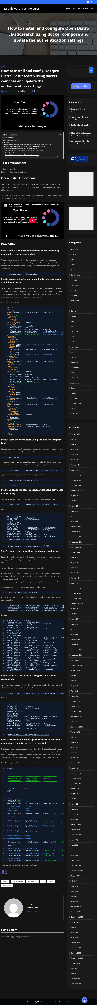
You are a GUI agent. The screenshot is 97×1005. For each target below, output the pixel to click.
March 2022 (75, 696)
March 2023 (75, 634)
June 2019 (74, 840)
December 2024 (76, 537)
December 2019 (76, 835)
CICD (72, 265)
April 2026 (74, 455)
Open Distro (7, 886)
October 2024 (76, 547)
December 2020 (76, 773)
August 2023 (75, 609)
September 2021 (77, 727)
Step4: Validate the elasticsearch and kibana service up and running (24, 151)
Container (74, 280)
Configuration (76, 275)
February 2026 (76, 465)
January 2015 (75, 943)
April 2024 (74, 568)
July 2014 (74, 968)
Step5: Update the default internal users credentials (19, 153)
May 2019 (74, 845)
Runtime (74, 398)
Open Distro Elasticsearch (11, 140)
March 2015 (75, 938)
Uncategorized (76, 403)
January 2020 (75, 830)
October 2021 (76, 722)
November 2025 (76, 480)
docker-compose (18, 881)
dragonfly (74, 296)
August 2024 (75, 552)
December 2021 (76, 711)
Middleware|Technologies (22, 8)
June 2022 (74, 681)
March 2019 (75, 855)
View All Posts (32, 911)
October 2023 (76, 598)
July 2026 (74, 439)
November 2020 (76, 778)
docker (5, 881)
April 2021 (74, 753)
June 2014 (74, 973)
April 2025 (74, 516)
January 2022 (75, 706)
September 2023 (77, 604)
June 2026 (74, 444)
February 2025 (76, 527)
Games (73, 311)
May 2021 (74, 747)
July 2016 (74, 896)
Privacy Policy (88, 8)
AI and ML (74, 249)
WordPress (41, 1002)
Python (73, 393)
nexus (73, 373)
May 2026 (74, 449)
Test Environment (8, 138)
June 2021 (74, 742)
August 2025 (75, 496)
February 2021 (76, 763)
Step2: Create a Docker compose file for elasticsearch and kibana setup (25, 146)
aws (72, 260)
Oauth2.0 (74, 378)
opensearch (75, 383)
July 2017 (74, 881)
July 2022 (74, 676)
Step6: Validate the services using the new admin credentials (22, 155)
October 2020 (76, 783)
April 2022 (74, 691)
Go (91, 70)
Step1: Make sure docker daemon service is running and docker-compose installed (28, 144)
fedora (73, 306)
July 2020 (74, 799)
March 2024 (75, 573)
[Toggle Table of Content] (59, 134)
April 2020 (74, 814)
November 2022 (76, 655)
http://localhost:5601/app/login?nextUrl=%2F (28, 546)
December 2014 (76, 948)
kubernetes (75, 347)
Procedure (6, 142)
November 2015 (76, 907)
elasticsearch (75, 301)
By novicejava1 (6, 91)
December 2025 (76, 475)
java (72, 337)
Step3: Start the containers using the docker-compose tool (21, 148)
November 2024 (76, 542)
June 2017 (74, 886)
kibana (51, 881)
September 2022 (77, 665)
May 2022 (74, 686)
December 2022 (76, 650)
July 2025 (74, 501)
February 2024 (76, 578)
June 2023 (74, 619)
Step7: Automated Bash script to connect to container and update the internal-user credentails (31, 157)
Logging (3, 66)
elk (43, 881)
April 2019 (74, 850)
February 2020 (76, 824)
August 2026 (75, 434)
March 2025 (75, 521)
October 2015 (76, 912)
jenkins (73, 342)
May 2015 (74, 932)
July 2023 (74, 614)
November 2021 (76, 717)
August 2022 (75, 670)
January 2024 (75, 583)
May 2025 (74, 511)
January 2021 (75, 768)
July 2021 (74, 737)
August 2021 (75, 732)
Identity (73, 321)
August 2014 (75, 963)
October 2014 (76, 953)
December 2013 (76, 984)
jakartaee (74, 331)
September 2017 (77, 871)
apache (73, 254)
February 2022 (76, 701)
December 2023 (76, 588)
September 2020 (77, 789)
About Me (76, 8)
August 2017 (75, 876)
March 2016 (75, 902)
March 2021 (75, 758)
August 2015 (75, 922)
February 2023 (76, 640)
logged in (14, 937)
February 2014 (76, 979)
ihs (72, 326)
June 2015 (74, 927)
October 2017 (76, 866)
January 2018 (75, 860)
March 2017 (75, 891)
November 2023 (76, 593)
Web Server (75, 414)
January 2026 (75, 470)
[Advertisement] (81, 184)
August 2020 (75, 794)
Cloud (73, 270)
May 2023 (74, 624)
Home (68, 8)
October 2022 (76, 660)
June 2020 (74, 804)
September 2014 (77, 958)
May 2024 (74, 562)
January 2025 (75, 532)
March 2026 (75, 460)
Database (74, 285)
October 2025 (76, 485)
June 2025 (74, 506)
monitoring (75, 367)
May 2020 (74, 809)
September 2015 (77, 917)
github (73, 316)
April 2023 (74, 629)
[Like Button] (3, 871)
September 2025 (77, 491)
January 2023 (75, 645)
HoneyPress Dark (56, 1002)
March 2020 (75, 819)
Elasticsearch (32, 881)
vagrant (74, 409)
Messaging (75, 362)
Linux (73, 352)
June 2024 (74, 557)
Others (73, 388)
